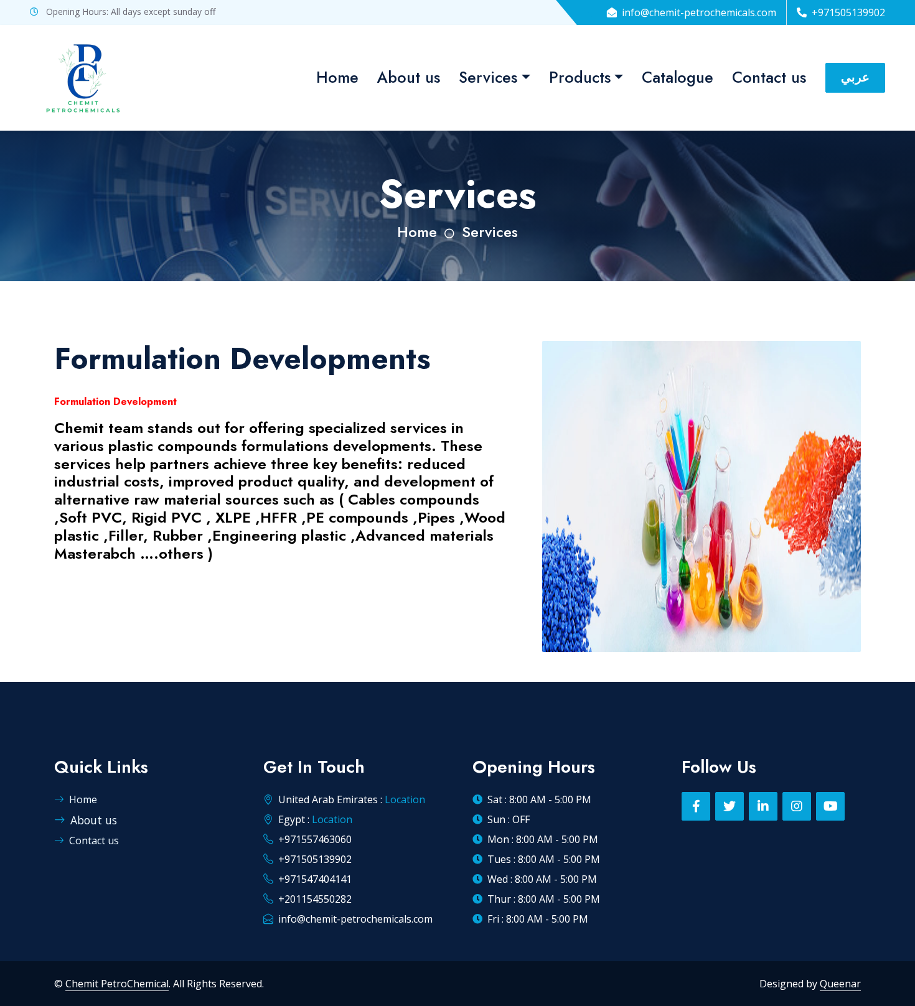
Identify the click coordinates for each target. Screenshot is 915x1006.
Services (488, 77)
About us (408, 77)
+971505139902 (315, 859)
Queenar (840, 983)
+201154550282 (315, 899)
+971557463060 (315, 839)
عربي (855, 77)
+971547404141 (315, 879)
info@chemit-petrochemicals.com (355, 919)
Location (405, 799)
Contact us (769, 77)
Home (337, 77)
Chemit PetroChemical (117, 983)
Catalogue (677, 77)
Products (580, 77)
